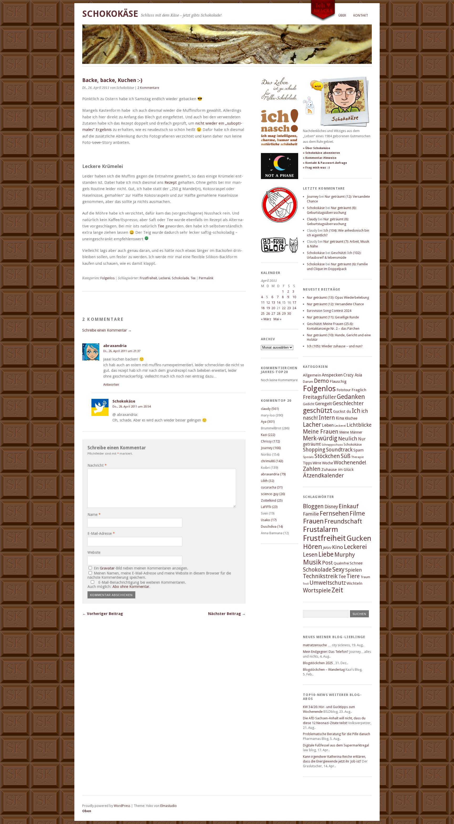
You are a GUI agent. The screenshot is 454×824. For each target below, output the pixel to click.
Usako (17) (269, 520)
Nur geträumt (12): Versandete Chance (335, 304)
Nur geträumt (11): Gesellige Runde (333, 317)
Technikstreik (320, 576)
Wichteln (354, 583)
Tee (161, 226)
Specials (308, 457)
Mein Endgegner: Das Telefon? (325, 652)
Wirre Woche (323, 463)
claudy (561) (270, 409)
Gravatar (107, 568)
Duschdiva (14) (272, 526)
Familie (311, 514)
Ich (356, 410)
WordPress (122, 806)
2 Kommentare (148, 88)
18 (263, 308)
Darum (308, 382)
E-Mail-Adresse (101, 533)
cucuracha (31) (272, 487)
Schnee (356, 563)
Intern (327, 417)
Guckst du (342, 411)
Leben (328, 425)
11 (263, 302)
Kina (340, 418)
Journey (312, 197)
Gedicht (308, 404)
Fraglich (359, 390)
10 (294, 297)
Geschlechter (348, 403)
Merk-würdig (320, 438)
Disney (331, 506)
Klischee (351, 418)
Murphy (344, 554)
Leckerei (164, 278)
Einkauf (349, 506)
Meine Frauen (320, 431)
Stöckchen (327, 456)
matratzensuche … (317, 645)
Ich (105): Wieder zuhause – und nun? (335, 346)
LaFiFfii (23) (269, 507)
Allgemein (312, 375)
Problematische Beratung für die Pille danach (336, 734)
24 (294, 308)
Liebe (326, 554)
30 (289, 314)
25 (263, 314)
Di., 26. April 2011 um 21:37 (121, 351)
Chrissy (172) (270, 441)
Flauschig (338, 381)
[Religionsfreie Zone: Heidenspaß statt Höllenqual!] (279, 228)
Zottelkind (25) (272, 500)
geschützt (317, 410)
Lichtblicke (359, 425)
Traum (365, 577)
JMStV (327, 548)
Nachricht (97, 465)
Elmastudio (168, 806)
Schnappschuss (332, 444)
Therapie (357, 457)
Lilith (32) (267, 481)
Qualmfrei (341, 563)
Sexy (338, 569)
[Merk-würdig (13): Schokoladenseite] (279, 106)
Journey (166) (271, 448)
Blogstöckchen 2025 (318, 663)
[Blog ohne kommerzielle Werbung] (279, 252)
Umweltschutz (327, 582)
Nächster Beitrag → (227, 614)
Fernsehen (334, 513)
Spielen (353, 570)
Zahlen (312, 469)
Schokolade (180, 278)
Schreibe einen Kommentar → (107, 330)
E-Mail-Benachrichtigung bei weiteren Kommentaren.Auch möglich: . (136, 584)
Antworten (111, 384)
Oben (86, 811)
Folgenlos (107, 278)
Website (93, 552)
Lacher (312, 424)
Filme (357, 513)
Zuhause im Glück (337, 469)
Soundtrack (339, 450)
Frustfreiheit (148, 278)
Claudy (312, 219)
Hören (312, 547)
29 (284, 314)
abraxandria (115, 345)
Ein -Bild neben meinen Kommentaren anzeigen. (141, 568)
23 (289, 308)
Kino (337, 547)
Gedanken (351, 396)
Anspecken (332, 375)
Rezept (170, 182)
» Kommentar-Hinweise (320, 158)
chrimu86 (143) (272, 461)
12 (268, 302)
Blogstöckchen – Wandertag (324, 670)
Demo (321, 381)
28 (278, 314)
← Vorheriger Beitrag (102, 614)
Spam (358, 450)
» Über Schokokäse (316, 148)
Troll (306, 584)
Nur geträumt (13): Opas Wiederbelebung (338, 297)
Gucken (359, 538)
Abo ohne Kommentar (130, 586)
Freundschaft (343, 521)
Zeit (337, 590)
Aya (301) (268, 422)
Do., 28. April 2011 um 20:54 (131, 406)
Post (327, 562)
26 (268, 314)
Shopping (314, 450)
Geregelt (323, 403)
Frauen (313, 521)
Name (94, 514)
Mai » (277, 319)
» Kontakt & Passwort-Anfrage (325, 163)
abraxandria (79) (273, 474)
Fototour (344, 390)
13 (273, 302)
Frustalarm (320, 529)
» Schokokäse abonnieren (321, 153)
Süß (345, 456)
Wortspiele (317, 590)
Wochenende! (350, 462)
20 (273, 308)
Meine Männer (350, 432)
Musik (312, 562)
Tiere (353, 576)
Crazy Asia (352, 375)
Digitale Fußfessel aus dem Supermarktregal (336, 745)
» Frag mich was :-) (316, 167)
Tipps (307, 463)
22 (284, 308)
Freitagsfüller (319, 397)
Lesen (310, 554)
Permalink (206, 278)
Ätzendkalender (323, 475)
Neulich (347, 438)
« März (266, 319)
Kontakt (360, 15)
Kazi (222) (268, 435)
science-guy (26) (273, 494)
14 (278, 302)
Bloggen (313, 506)
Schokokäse (110, 14)
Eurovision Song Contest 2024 (329, 311)
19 (268, 308)
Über (342, 15)
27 (273, 314)
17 (294, 302)
